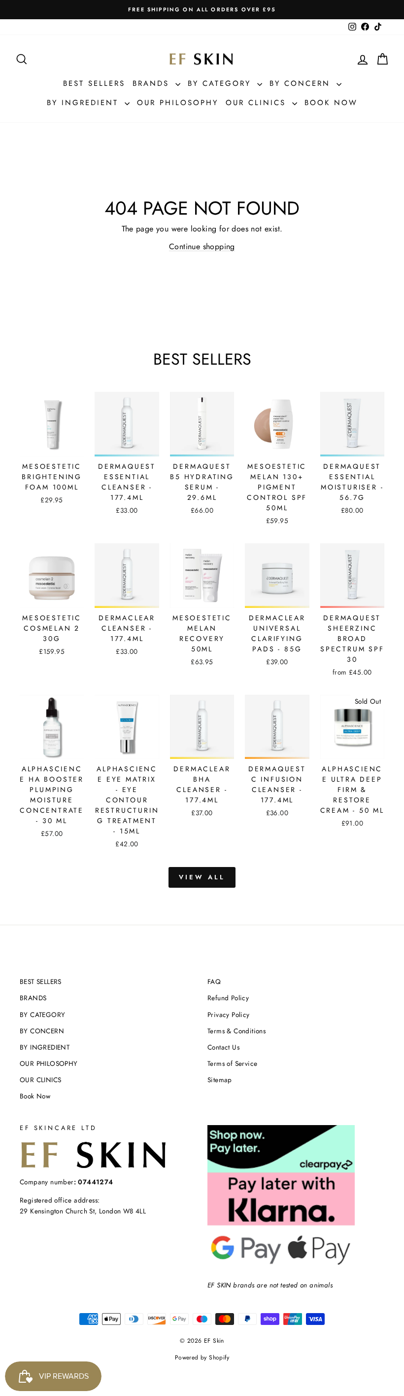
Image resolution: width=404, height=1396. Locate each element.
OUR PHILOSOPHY (177, 102)
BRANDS (153, 83)
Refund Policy (228, 998)
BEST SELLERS (94, 83)
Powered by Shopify (202, 1357)
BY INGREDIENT (84, 102)
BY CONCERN (301, 83)
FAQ (214, 981)
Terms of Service (232, 1063)
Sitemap (219, 1080)
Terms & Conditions (236, 1031)
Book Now (331, 102)
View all (202, 877)
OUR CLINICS (258, 102)
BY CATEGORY (221, 83)
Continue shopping (202, 246)
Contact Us (223, 1047)
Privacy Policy (228, 1014)
